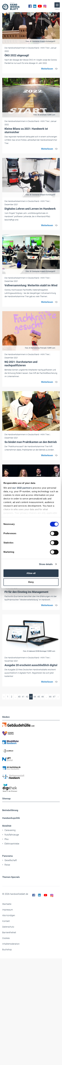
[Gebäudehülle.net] (31, 725)
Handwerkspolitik (11, 818)
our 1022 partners (22, 488)
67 (54, 696)
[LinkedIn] (34, 6)
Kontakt (6, 921)
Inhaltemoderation (11, 944)
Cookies (6, 938)
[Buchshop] (31, 768)
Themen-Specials (11, 877)
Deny (31, 582)
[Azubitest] (31, 751)
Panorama (7, 856)
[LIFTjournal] (31, 759)
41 (23, 696)
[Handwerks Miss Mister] (31, 742)
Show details (46, 564)
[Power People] (31, 733)
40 (19, 696)
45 (38, 696)
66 (50, 696)
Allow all (31, 573)
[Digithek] (31, 787)
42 (27, 696)
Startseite (6, 904)
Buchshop (7, 949)
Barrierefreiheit (9, 932)
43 (31, 696)
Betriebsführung (10, 810)
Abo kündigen (8, 915)
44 (35, 696)
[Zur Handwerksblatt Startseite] (10, 6)
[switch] (54, 533)
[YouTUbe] (40, 6)
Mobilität (6, 826)
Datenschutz (8, 927)
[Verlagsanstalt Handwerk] (31, 777)
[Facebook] (30, 6)
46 (42, 696)
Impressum (7, 910)
